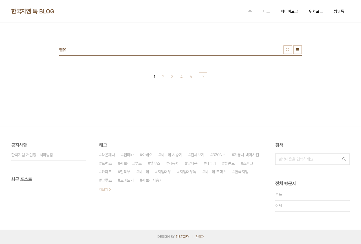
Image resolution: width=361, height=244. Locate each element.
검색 (344, 159)
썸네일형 (287, 49)
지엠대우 (164, 172)
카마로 (107, 172)
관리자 (199, 237)
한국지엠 (241, 172)
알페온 (192, 163)
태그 (266, 11)
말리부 (125, 172)
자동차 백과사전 (246, 155)
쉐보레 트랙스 (215, 172)
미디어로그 (289, 11)
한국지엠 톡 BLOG (32, 11)
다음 (203, 76)
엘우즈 (155, 163)
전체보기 (197, 155)
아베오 (147, 155)
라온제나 (108, 155)
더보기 (103, 190)
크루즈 (107, 180)
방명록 (339, 11)
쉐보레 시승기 (171, 155)
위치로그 (316, 11)
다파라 (211, 163)
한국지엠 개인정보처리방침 (32, 155)
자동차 (174, 163)
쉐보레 (144, 172)
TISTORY (182, 237)
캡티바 (129, 155)
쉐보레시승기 (152, 180)
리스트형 (297, 49)
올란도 (229, 163)
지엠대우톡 (187, 172)
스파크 (248, 163)
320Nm (219, 155)
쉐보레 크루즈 (131, 163)
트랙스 (107, 163)
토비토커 (127, 180)
